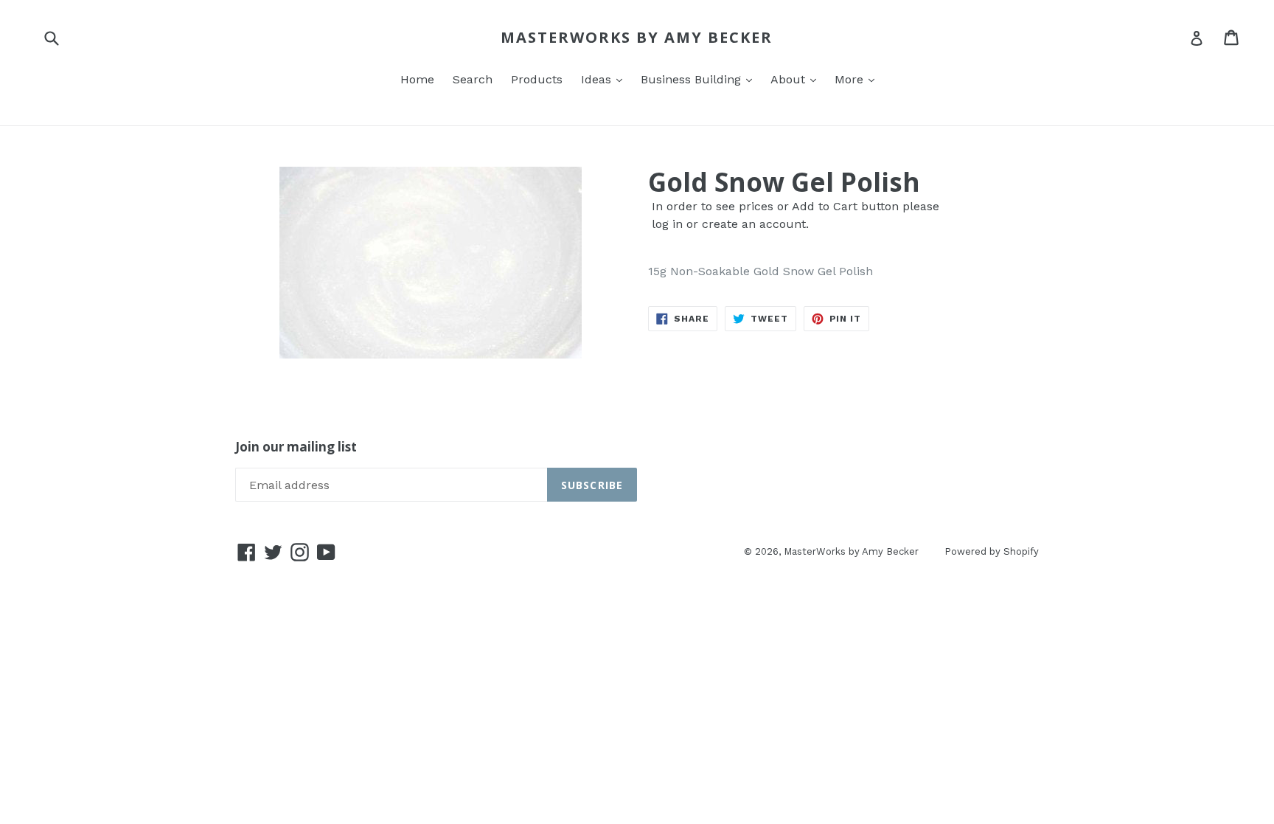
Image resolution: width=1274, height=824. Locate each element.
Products (537, 79)
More (851, 79)
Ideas (598, 79)
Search (472, 79)
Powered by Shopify (991, 551)
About (789, 79)
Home (417, 79)
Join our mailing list (296, 447)
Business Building (693, 79)
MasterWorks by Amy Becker (637, 37)
